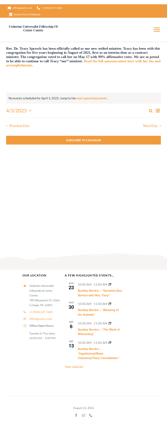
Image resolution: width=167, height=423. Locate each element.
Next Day (150, 126)
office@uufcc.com (40, 318)
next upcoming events (91, 98)
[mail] (83, 415)
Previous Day (19, 126)
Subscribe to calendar (83, 140)
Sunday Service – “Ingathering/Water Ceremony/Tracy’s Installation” (98, 353)
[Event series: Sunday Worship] (109, 284)
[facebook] (76, 415)
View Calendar (74, 367)
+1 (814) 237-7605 (41, 312)
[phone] (90, 415)
